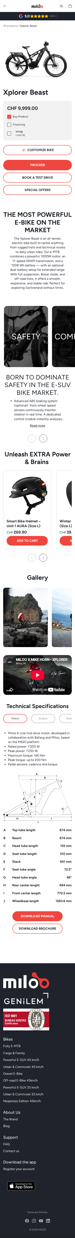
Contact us (11, 1151)
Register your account (19, 1169)
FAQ (6, 1144)
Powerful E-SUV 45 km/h (21, 1060)
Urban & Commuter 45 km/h (23, 1067)
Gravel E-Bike (13, 1074)
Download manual (37, 916)
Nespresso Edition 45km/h (22, 1101)
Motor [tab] (15, 718)
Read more (37, 425)
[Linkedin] (48, 1220)
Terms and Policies (37, 1212)
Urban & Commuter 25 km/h (23, 1094)
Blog (6, 1126)
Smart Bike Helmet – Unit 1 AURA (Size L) (24, 523)
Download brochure (37, 928)
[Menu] (4, 6)
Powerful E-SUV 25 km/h (21, 1087)
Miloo (42, 1229)
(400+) (53, 16)
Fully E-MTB (12, 1046)
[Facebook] (27, 1220)
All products (10, 26)
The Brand (10, 1119)
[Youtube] (41, 1220)
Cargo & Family (14, 1053)
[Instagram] (34, 1220)
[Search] (61, 6)
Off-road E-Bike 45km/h (20, 1080)
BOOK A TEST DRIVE (37, 177)
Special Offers (38, 190)
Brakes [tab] (43, 718)
